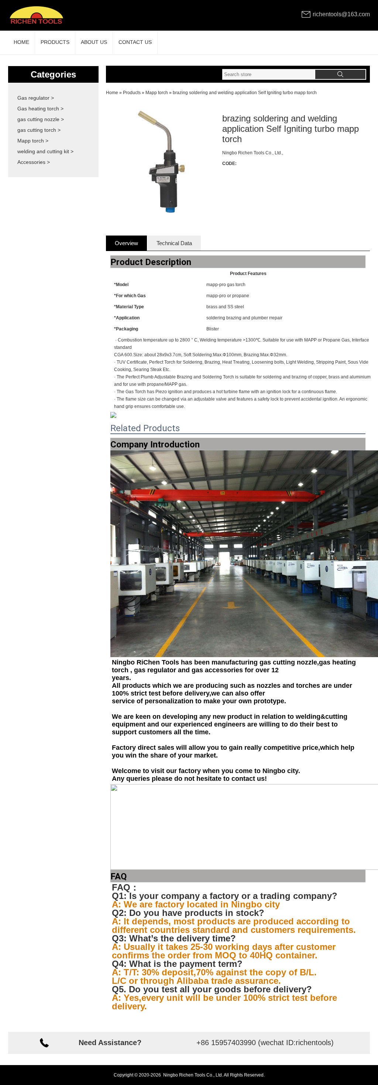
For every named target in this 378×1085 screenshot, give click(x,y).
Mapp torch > (32, 141)
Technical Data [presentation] (174, 243)
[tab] (126, 243)
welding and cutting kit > (45, 151)
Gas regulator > (35, 98)
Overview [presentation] (126, 243)
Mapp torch (156, 92)
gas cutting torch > (39, 130)
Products (132, 92)
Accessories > (33, 162)
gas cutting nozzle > (40, 119)
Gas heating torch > (40, 108)
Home (112, 92)
